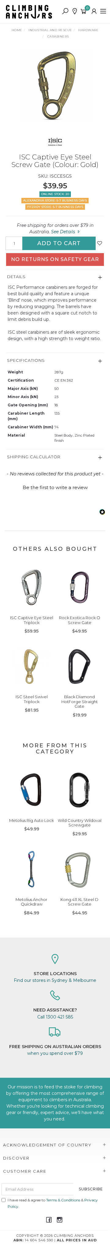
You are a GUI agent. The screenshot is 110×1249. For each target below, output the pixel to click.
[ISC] (55, 141)
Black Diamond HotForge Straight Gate (79, 701)
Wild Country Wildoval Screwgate (79, 823)
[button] (55, 487)
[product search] (65, 11)
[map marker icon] (75, 11)
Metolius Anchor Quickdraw (31, 902)
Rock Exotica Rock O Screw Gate (79, 620)
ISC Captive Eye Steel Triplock (31, 620)
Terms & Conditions (63, 1200)
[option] (55, 85)
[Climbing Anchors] (30, 11)
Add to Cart (59, 243)
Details (16, 276)
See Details (63, 231)
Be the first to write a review (55, 487)
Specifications (26, 360)
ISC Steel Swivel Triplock (32, 699)
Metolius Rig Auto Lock (31, 820)
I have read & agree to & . (53, 1203)
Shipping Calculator (34, 456)
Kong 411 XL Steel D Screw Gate (79, 902)
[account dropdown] (94, 11)
